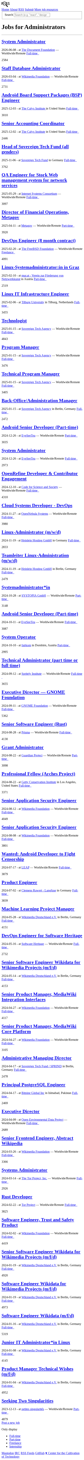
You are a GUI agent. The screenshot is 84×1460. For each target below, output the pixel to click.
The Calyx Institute (33, 108)
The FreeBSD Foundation (37, 248)
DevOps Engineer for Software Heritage (42, 935)
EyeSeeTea (28, 435)
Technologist (14, 320)
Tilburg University (32, 302)
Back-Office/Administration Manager (39, 400)
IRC (17, 1453)
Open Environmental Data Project (42, 1119)
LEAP (25, 867)
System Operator (19, 636)
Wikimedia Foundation (35, 76)
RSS (21, 9)
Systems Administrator (24, 1170)
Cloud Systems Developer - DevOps (37, 505)
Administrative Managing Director (37, 1057)
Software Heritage (32, 943)
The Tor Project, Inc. (34, 1178)
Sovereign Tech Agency (36, 328)
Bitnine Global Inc (32, 1093)
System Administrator (24, 41)
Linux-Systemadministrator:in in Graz (40, 267)
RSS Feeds (27, 1453)
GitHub (40, 1453)
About (14, 9)
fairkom (26, 645)
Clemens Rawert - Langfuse (38, 890)
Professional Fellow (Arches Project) (38, 773)
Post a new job (11, 1422)
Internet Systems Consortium (39, 193)
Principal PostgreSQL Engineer (33, 1084)
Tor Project (28, 1204)
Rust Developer (17, 1196)
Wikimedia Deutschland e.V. (39, 917)
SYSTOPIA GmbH (33, 595)
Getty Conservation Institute (38, 782)
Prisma (25, 732)
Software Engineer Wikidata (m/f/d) (38, 1315)
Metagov (26, 225)
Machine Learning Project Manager (38, 908)
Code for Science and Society (39, 487)
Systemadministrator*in (26, 587)
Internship (15, 1446)
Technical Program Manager (31, 373)
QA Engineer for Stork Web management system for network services (34, 180)
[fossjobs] (6, 6)
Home (5, 9)
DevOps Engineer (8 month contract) (39, 240)
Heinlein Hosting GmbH (36, 540)
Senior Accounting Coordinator (33, 123)
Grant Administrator (23, 747)
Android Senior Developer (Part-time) (40, 427)
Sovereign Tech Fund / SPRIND (41, 1066)
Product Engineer (19, 882)
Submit (29, 9)
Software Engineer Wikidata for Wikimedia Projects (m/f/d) (34, 1286)
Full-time (15, 1436)
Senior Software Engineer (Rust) (34, 724)
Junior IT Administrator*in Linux (36, 1342)
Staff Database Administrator (31, 68)
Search (9, 14)
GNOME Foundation (34, 705)
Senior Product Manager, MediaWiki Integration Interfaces (39, 997)
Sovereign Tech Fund (34, 160)
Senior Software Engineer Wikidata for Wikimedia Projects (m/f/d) (41, 965)
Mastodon (8, 1453)
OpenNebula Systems (34, 513)
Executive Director (21, 1111)
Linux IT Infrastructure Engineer (35, 293)
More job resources (46, 9)
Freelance (15, 1443)
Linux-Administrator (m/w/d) (31, 532)
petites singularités (32, 1409)
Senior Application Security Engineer (39, 800)
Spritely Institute (31, 673)
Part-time (15, 1439)
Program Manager (20, 347)
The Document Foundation (38, 49)
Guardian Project (31, 755)
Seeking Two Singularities (27, 1400)
